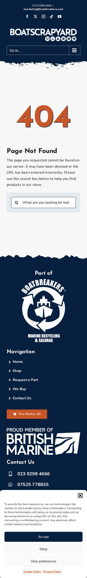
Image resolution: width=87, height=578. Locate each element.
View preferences (43, 561)
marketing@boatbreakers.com (43, 9)
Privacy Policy (52, 571)
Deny (44, 549)
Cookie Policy (32, 571)
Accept (43, 537)
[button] (80, 495)
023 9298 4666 (33, 474)
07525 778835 (33, 485)
